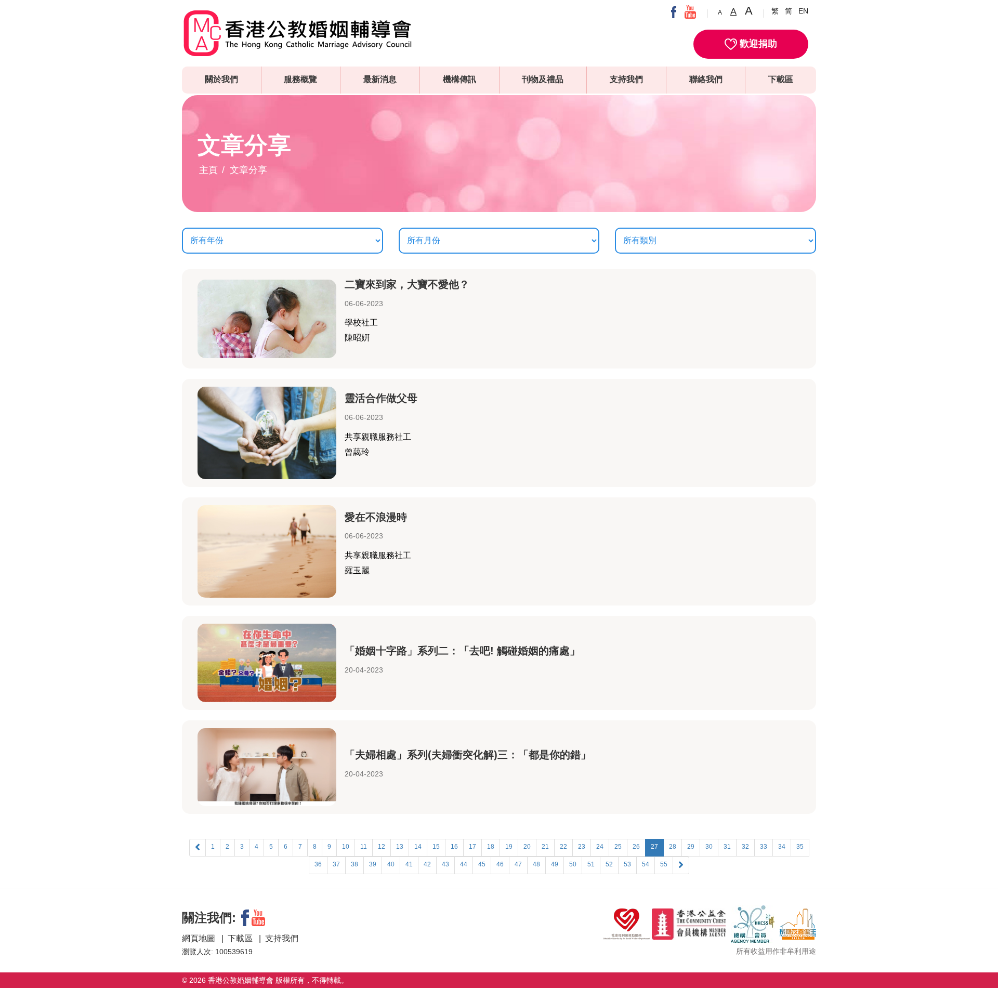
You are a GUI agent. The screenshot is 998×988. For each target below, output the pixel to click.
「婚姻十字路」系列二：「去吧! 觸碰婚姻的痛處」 (462, 650)
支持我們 (626, 79)
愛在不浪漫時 (376, 517)
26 (636, 846)
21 (545, 846)
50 (572, 864)
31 (727, 846)
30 (709, 846)
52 (609, 864)
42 (427, 864)
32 (745, 846)
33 (763, 846)
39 (372, 864)
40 (391, 864)
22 (563, 846)
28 (672, 846)
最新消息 (380, 79)
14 (418, 846)
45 (481, 864)
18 (490, 846)
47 (518, 864)
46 (500, 864)
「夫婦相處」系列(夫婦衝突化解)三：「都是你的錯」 (468, 754)
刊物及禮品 (542, 79)
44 (463, 864)
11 (363, 846)
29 (690, 846)
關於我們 (221, 79)
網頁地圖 (199, 938)
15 (436, 846)
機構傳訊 (459, 79)
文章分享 (248, 170)
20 (527, 846)
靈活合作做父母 (381, 398)
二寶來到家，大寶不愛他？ (407, 284)
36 (318, 864)
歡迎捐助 (757, 43)
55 (663, 864)
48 (536, 864)
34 (781, 846)
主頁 (208, 170)
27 (654, 846)
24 (599, 846)
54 (645, 864)
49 (554, 864)
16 (454, 846)
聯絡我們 (706, 79)
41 (409, 864)
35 (800, 846)
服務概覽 (300, 79)
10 (345, 846)
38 (354, 864)
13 (399, 846)
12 (381, 846)
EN (803, 11)
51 (591, 864)
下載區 (780, 79)
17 (472, 846)
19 (509, 846)
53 (627, 864)
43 (445, 864)
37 (336, 864)
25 (618, 846)
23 (581, 846)
